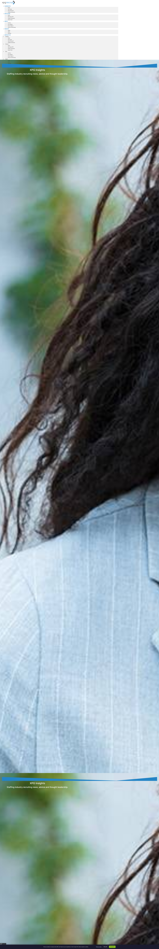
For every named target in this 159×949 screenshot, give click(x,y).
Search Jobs (1, 944)
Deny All (105, 946)
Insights (6, 29)
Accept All (112, 946)
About (6, 21)
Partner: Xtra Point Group (12, 27)
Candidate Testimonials (11, 12)
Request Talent (10, 19)
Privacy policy (99, 946)
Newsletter (9, 33)
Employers (7, 44)
